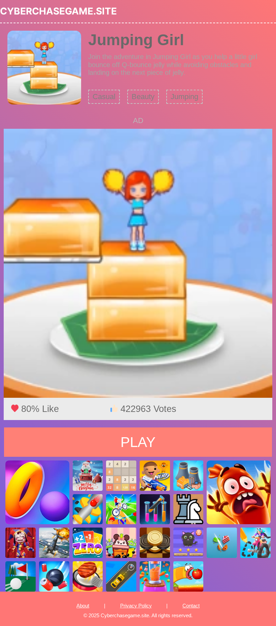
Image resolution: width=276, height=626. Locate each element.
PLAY (138, 442)
